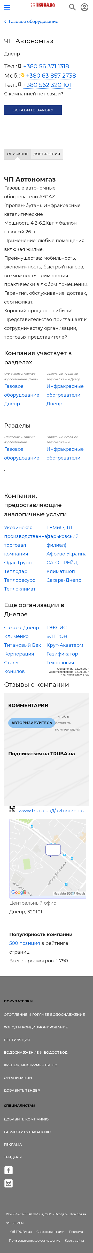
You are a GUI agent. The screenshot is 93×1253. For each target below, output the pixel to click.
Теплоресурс (19, 580)
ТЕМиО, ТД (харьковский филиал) (63, 536)
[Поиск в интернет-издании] (72, 7)
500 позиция (24, 943)
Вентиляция (17, 1040)
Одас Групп (18, 563)
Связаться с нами (50, 1232)
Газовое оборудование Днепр (21, 395)
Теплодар (15, 571)
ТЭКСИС (57, 627)
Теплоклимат (20, 589)
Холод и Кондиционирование (36, 1027)
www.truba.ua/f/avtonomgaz (52, 811)
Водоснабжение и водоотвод (35, 1052)
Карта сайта (74, 1240)
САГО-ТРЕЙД (62, 563)
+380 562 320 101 (47, 84)
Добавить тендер (22, 1090)
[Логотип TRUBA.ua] (43, 5)
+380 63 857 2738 (51, 75)
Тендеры (13, 1157)
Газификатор (62, 654)
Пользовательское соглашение (34, 1240)
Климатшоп (61, 571)
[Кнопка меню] (7, 7)
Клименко (16, 636)
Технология (60, 663)
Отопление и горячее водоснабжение (44, 1014)
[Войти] (84, 7)
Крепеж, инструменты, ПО (30, 1065)
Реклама (13, 1144)
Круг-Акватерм (65, 645)
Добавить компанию (26, 1119)
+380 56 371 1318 (46, 66)
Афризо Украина (67, 554)
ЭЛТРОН (57, 636)
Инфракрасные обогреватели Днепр (65, 395)
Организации (18, 1078)
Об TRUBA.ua (21, 1232)
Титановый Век (22, 645)
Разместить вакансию (27, 1132)
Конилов (14, 671)
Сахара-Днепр (64, 580)
